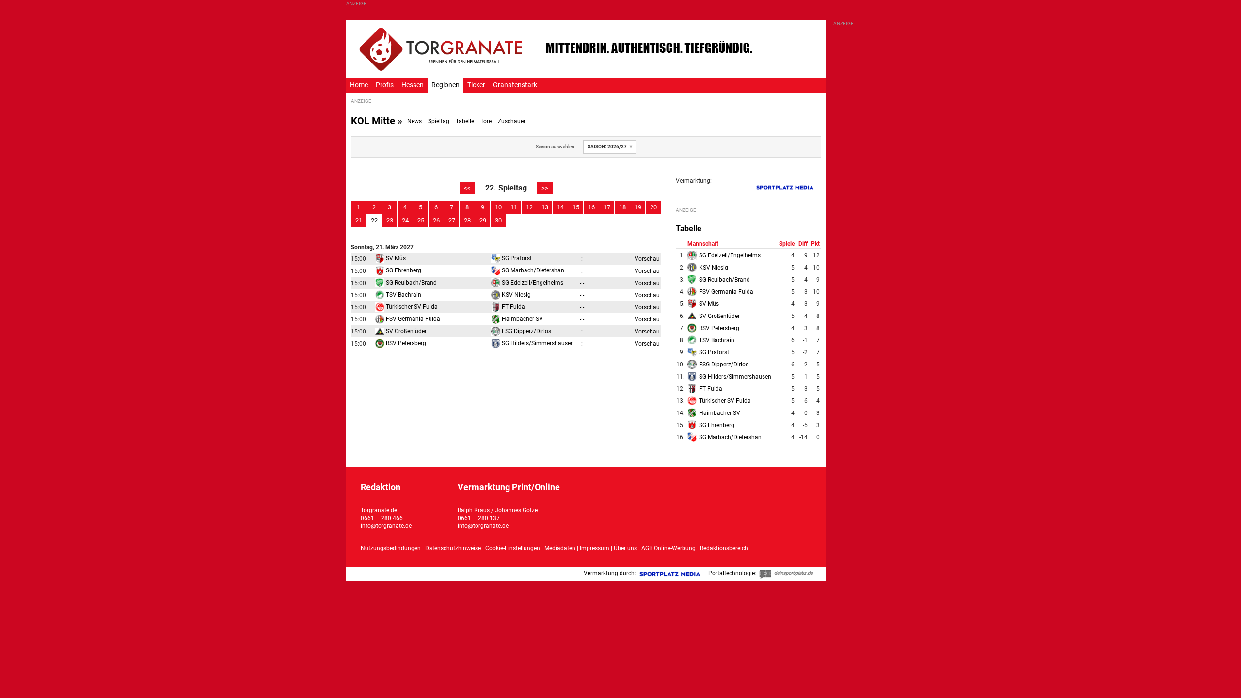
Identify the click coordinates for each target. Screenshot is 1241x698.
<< (467, 187)
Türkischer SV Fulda (411, 306)
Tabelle (465, 121)
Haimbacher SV (521, 319)
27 (451, 220)
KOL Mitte (373, 121)
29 (482, 220)
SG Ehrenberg (402, 270)
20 (653, 207)
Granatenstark (515, 85)
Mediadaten (560, 548)
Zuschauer (511, 121)
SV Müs (395, 258)
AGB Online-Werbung (668, 548)
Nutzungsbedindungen (391, 548)
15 (576, 207)
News (414, 121)
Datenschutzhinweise (453, 548)
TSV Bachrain (402, 294)
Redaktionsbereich (724, 548)
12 (529, 207)
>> (544, 187)
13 (544, 207)
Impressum (594, 548)
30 (498, 220)
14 (560, 207)
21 (358, 220)
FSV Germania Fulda (412, 319)
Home (359, 85)
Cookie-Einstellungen (512, 548)
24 (405, 220)
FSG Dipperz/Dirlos (525, 331)
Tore (486, 121)
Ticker (476, 85)
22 (374, 220)
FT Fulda (512, 306)
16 (591, 207)
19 (638, 207)
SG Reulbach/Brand (410, 282)
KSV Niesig (515, 294)
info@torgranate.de (386, 526)
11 (513, 207)
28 (467, 220)
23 (389, 220)
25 (420, 220)
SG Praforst (516, 258)
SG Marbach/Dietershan (532, 270)
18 (622, 207)
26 (436, 220)
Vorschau (647, 258)
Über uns (625, 548)
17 (607, 207)
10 (498, 207)
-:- (582, 258)
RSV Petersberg (405, 343)
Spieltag (438, 121)
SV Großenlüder (405, 331)
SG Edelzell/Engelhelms (531, 282)
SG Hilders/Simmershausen (537, 343)
